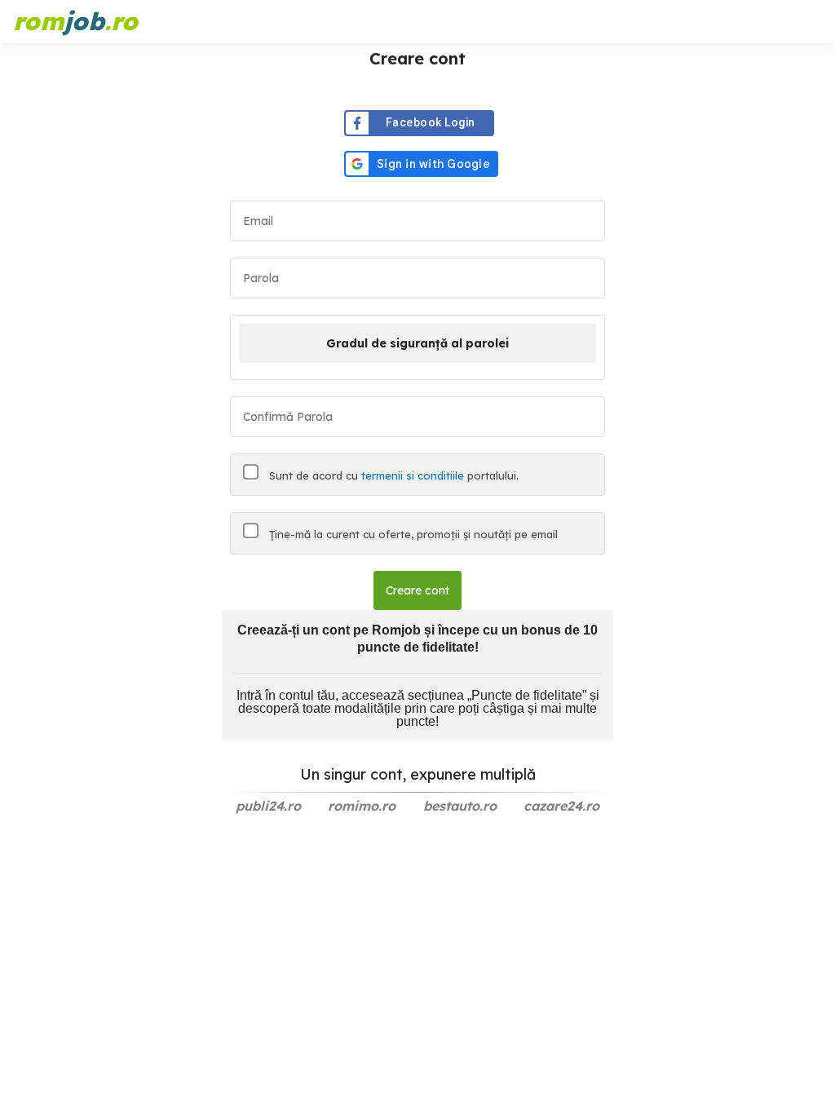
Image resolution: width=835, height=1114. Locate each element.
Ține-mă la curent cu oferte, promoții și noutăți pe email (412, 534)
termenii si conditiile (412, 475)
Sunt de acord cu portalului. (392, 475)
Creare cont (417, 590)
